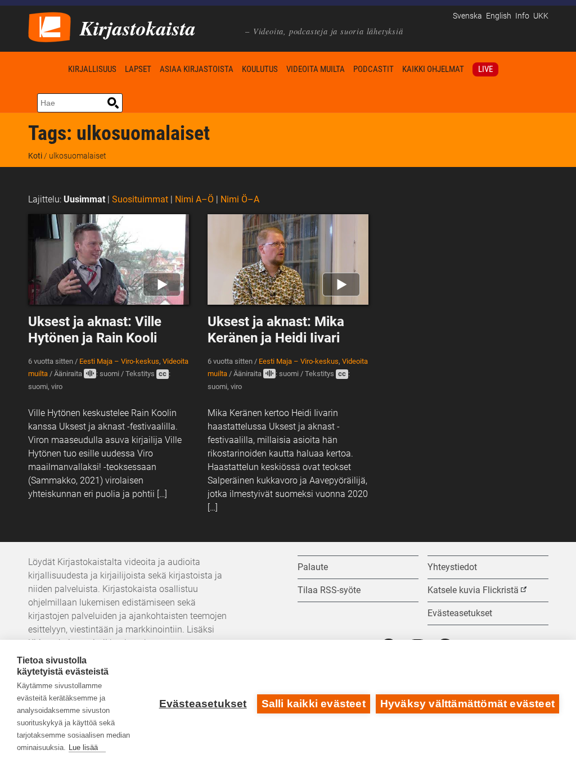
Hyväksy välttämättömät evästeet (467, 704)
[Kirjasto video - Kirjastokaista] (49, 26)
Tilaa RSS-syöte (329, 590)
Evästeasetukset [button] (460, 613)
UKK (540, 16)
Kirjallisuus (92, 69)
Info (522, 16)
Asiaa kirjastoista (196, 69)
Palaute (313, 567)
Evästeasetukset (203, 704)
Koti (46, 69)
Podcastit (373, 69)
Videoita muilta (315, 69)
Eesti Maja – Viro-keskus (119, 361)
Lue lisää (83, 747)
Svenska (467, 16)
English (498, 16)
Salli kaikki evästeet (314, 704)
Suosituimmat (140, 199)
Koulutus (260, 69)
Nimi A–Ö (194, 199)
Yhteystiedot (452, 567)
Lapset (138, 69)
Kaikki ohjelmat (433, 69)
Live (485, 69)
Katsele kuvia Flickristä (473, 590)
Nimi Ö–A (239, 199)
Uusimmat (84, 199)
